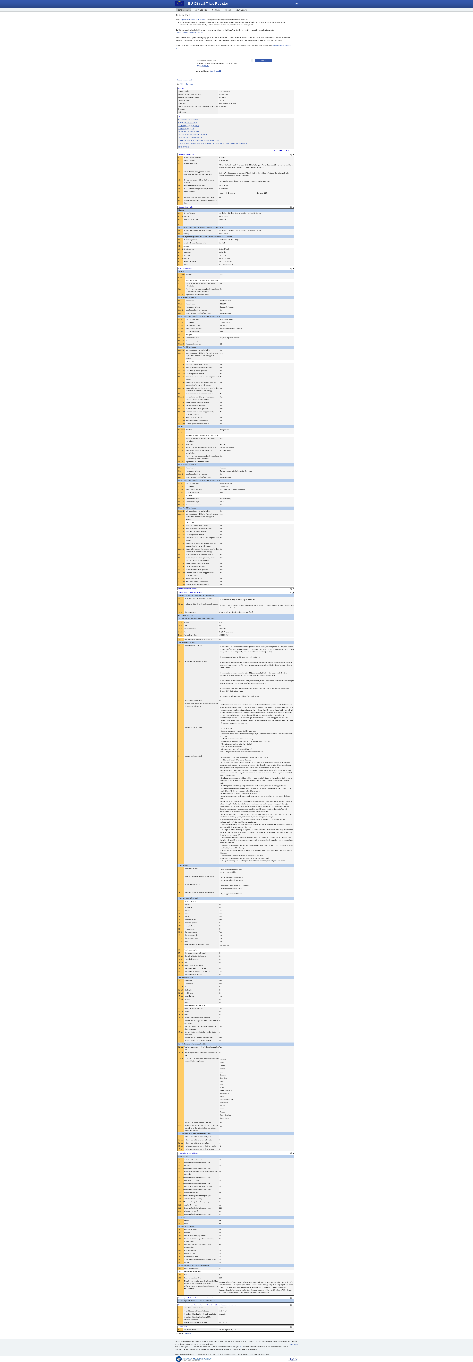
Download (189, 84)
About (228, 10)
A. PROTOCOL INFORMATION (188, 119)
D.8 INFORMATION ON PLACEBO (189, 132)
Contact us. (187, 1334)
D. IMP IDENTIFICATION (186, 128)
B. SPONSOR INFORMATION (187, 122)
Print (181, 84)
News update (241, 10)
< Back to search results (184, 80)
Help (296, 3)
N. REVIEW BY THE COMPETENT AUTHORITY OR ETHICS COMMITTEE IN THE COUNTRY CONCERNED (212, 144)
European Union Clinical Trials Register (192, 20)
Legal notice (294, 1344)
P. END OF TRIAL (183, 147)
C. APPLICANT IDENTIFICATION (188, 125)
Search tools (214, 71)
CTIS (240, 1347)
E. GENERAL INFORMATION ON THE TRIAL (192, 135)
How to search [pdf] (203, 65)
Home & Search (184, 10)
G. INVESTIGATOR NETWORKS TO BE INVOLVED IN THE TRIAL (199, 141)
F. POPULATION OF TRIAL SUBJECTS (190, 138)
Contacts (216, 10)
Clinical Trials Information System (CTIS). (190, 33)
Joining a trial (201, 10)
